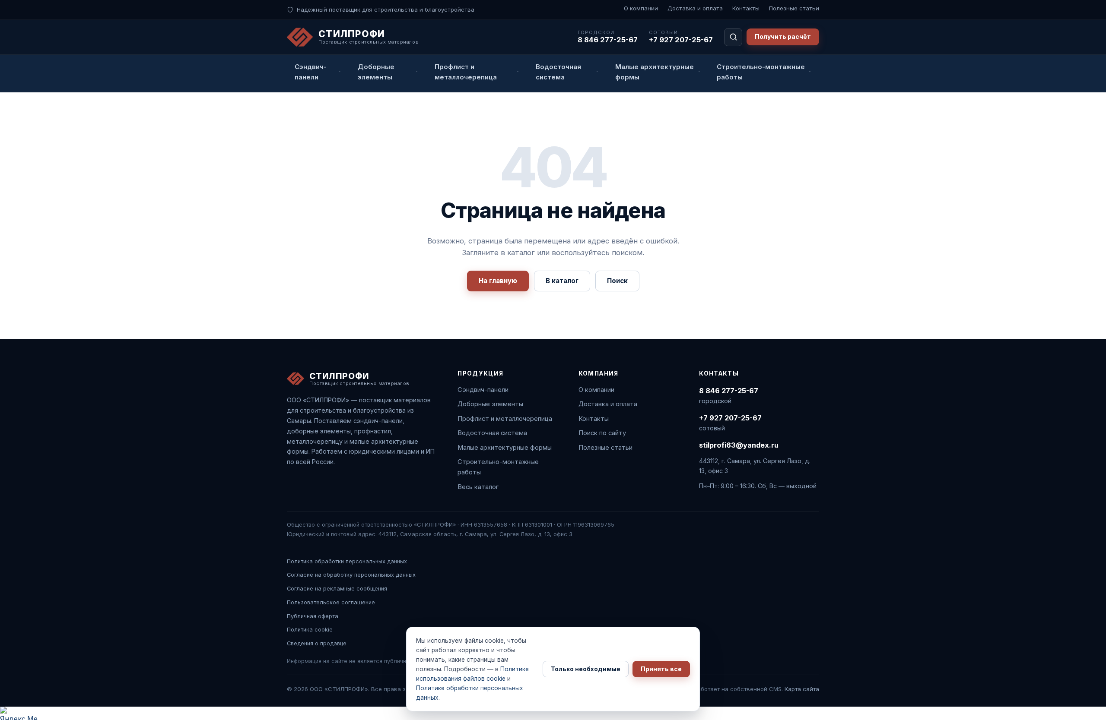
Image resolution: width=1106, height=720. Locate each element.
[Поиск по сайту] (733, 37)
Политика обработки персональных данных (347, 561)
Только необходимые (585, 669)
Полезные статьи (794, 8)
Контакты (746, 8)
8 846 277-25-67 (608, 39)
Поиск (617, 281)
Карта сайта (802, 688)
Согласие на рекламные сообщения (337, 588)
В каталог (562, 281)
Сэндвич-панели (483, 390)
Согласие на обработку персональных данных (351, 575)
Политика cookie (310, 629)
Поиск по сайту (602, 433)
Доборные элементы (490, 404)
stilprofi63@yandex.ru (739, 445)
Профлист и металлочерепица (505, 419)
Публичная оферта (312, 616)
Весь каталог (478, 487)
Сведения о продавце (316, 643)
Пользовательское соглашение (331, 602)
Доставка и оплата (695, 8)
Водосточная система (492, 433)
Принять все (661, 669)
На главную (498, 281)
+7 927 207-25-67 (681, 39)
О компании (641, 8)
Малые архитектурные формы (505, 448)
